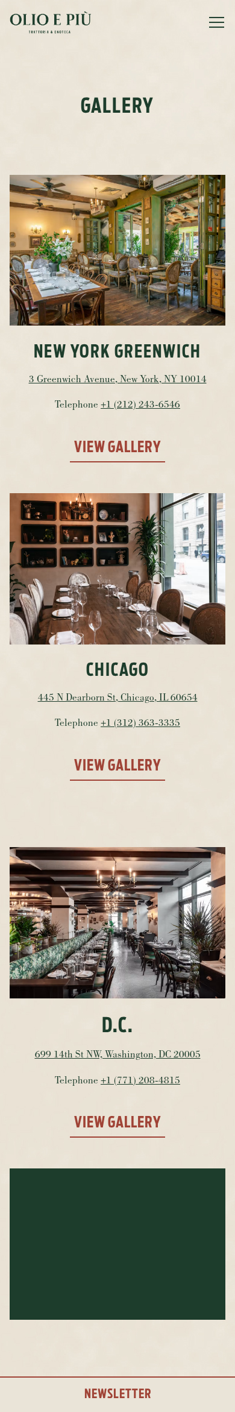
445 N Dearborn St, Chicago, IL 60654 (118, 698)
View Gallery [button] (117, 447)
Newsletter (117, 1394)
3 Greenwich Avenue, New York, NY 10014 (118, 380)
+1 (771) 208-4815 (140, 1081)
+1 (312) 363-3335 (140, 724)
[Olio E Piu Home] (52, 22)
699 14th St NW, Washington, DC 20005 (118, 1055)
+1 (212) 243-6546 (140, 405)
